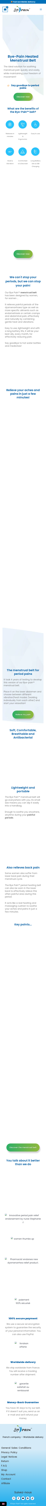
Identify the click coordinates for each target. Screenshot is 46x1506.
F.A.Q (4, 1465)
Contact (6, 1479)
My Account (8, 1474)
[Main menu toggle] (41, 9)
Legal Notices (9, 1456)
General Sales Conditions (16, 1448)
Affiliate (5, 1483)
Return (5, 1461)
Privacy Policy (9, 1452)
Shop (4, 1470)
